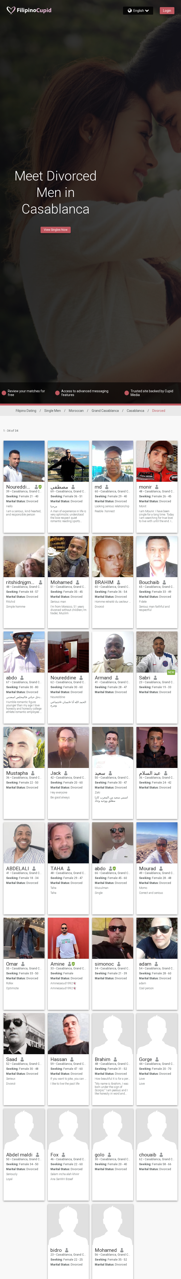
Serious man (58, 601)
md (98, 487)
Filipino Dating (26, 411)
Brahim (102, 1059)
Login (167, 11)
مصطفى (59, 487)
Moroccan (76, 411)
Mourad (147, 868)
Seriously (11, 1174)
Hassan (58, 1059)
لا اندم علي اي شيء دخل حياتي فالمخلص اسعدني (24, 697)
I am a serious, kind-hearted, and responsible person (23, 513)
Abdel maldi (19, 1155)
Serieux (10, 1078)
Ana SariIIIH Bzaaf (61, 1179)
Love (142, 1078)
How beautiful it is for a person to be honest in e (113, 1078)
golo (99, 1155)
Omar (12, 964)
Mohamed (61, 582)
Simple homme (15, 606)
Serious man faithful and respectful (154, 608)
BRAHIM (104, 582)
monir (145, 487)
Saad (11, 1059)
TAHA (57, 868)
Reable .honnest (105, 511)
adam (145, 964)
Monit (142, 506)
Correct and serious (151, 893)
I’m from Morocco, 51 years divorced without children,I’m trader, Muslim (68, 610)
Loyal (9, 1179)
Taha (53, 888)
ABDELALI (17, 868)
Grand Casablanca (105, 411)
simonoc (104, 964)
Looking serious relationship (112, 506)
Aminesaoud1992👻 (63, 983)
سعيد (100, 773)
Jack (55, 773)
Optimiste (12, 988)
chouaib (147, 1155)
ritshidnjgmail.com (21, 582)
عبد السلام (150, 773)
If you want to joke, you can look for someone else (68, 1078)
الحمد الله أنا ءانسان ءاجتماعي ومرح (68, 703)
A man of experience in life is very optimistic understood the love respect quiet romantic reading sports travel (68, 516)
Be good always (60, 797)
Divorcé (99, 606)
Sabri (144, 678)
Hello (9, 506)
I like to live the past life (64, 1083)
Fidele (143, 601)
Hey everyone (58, 792)
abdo (11, 678)
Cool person (146, 988)
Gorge (145, 1059)
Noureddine (18, 487)
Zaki (97, 792)
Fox (54, 1155)
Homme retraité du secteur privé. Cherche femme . (113, 601)
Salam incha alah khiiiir (64, 1174)
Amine (57, 964)
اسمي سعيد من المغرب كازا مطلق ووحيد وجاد (111, 799)
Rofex (9, 983)
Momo (143, 888)
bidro (56, 1250)
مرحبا (53, 506)
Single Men (52, 411)
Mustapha (17, 773)
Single (99, 893)
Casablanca (135, 411)
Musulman (101, 888)
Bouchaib (149, 582)
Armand (103, 678)
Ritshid (10, 601)
